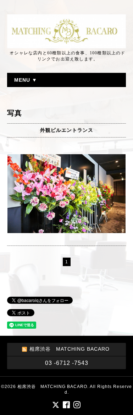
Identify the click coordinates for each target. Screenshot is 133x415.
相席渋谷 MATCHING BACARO (52, 386)
